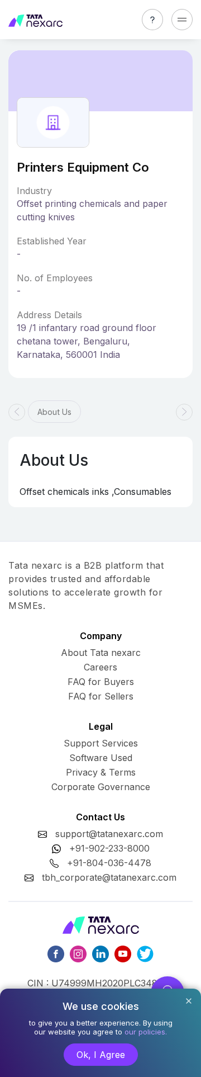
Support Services (101, 743)
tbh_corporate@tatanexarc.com (109, 877)
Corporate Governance (100, 786)
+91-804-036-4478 (109, 862)
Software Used (100, 757)
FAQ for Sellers (100, 696)
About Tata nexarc (101, 652)
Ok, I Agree (100, 1054)
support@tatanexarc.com (109, 833)
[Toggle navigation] (182, 19)
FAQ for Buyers (101, 681)
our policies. (146, 1031)
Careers (100, 667)
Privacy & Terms (101, 772)
